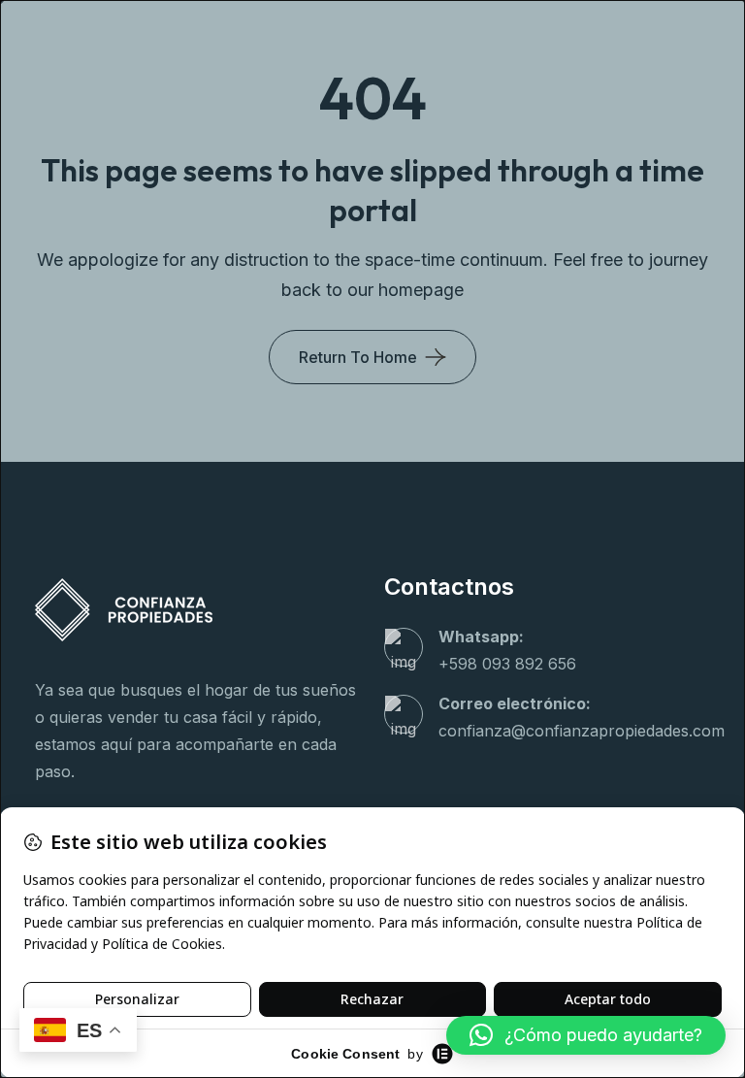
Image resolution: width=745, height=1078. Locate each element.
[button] (586, 1035)
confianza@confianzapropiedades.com (581, 730)
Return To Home (358, 357)
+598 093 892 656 (507, 663)
